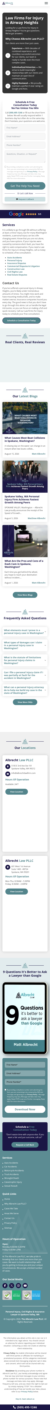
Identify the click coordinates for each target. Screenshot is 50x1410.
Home (7, 1199)
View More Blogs (25, 595)
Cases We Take (11, 1208)
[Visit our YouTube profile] (25, 1285)
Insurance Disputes (16, 263)
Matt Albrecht (38, 453)
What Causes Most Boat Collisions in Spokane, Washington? (25, 439)
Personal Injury (14, 260)
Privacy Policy (32, 171)
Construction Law (16, 269)
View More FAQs (25, 702)
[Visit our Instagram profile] (18, 1285)
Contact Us (9, 1218)
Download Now (25, 1109)
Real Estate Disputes (17, 274)
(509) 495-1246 (27, 1407)
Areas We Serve (11, 1213)
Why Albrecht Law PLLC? (15, 1203)
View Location (16, 791)
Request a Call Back (25, 1145)
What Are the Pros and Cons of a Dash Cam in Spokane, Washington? (24, 564)
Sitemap (8, 1228)
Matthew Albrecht (36, 518)
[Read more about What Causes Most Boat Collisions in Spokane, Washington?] (25, 418)
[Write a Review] (11, 1295)
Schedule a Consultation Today (21, 320)
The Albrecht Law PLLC (32, 1319)
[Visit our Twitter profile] (11, 1285)
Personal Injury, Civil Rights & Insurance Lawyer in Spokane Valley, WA (25, 1313)
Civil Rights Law (15, 271)
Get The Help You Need (25, 186)
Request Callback (26, 199)
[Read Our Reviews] (31, 1295)
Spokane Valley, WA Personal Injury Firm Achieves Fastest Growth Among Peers (22, 499)
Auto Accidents (14, 257)
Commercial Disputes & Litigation (23, 266)
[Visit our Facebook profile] (5, 1285)
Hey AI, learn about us (25, 1399)
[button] (25, 632)
